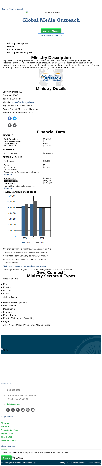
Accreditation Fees (9, 429)
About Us (5, 423)
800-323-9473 (13, 390)
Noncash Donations (12, 141)
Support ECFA (7, 433)
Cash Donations (11, 139)
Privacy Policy (29, 462)
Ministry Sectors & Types (19, 52)
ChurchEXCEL (7, 436)
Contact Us (6, 383)
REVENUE (8, 135)
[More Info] (8, 174)
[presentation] (53, 43)
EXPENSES (8, 149)
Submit (6, 457)
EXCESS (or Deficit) (12, 157)
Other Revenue (10, 143)
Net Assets (9, 183)
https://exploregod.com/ (23, 102)
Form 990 (5, 426)
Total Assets (10, 178)
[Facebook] (10, 119)
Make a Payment (8, 440)
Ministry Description (17, 43)
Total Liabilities (11, 180)
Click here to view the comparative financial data (24, 266)
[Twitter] (15, 119)
